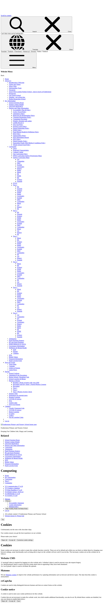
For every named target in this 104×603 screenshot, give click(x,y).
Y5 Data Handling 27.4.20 (13, 490)
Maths (19, 170)
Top (3, 519)
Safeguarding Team (15, 88)
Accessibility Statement (16, 503)
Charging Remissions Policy (22, 117)
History (19, 168)
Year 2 (15, 211)
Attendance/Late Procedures (18, 375)
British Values (13, 357)
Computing (20, 161)
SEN (10, 355)
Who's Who (13, 86)
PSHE (19, 176)
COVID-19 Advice (15, 399)
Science (19, 179)
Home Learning (14, 412)
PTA (10, 401)
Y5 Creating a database (12, 488)
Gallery (11, 415)
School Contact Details (16, 104)
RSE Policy (17, 134)
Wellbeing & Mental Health (18, 348)
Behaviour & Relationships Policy (24, 115)
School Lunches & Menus (17, 379)
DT (18, 318)
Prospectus (12, 93)
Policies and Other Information (19, 108)
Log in (7, 421)
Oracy (15, 148)
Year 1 (15, 185)
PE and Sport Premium (16, 342)
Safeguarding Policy (19, 135)
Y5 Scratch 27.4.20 (11, 495)
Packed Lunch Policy (20, 126)
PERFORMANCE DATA (17, 344)
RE (18, 178)
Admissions (12, 339)
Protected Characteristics (21, 150)
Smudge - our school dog (17, 97)
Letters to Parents (14, 368)
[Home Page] (19, 424)
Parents (15, 351)
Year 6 (15, 313)
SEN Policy (17, 139)
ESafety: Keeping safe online (22, 121)
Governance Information (17, 346)
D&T (19, 163)
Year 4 (15, 262)
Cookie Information (15, 505)
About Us (8, 81)
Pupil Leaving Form (15, 361)
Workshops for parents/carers (18, 395)
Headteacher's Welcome (16, 82)
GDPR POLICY (18, 123)
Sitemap (7, 499)
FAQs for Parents (14, 404)
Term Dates (12, 364)
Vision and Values (15, 84)
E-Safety (12, 414)
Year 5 (15, 287)
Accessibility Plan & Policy (22, 110)
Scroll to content (6, 15)
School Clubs (13, 393)
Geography (20, 167)
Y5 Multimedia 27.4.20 (12, 494)
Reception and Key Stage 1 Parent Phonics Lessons (29, 384)
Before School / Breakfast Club (19, 377)
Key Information (10, 101)
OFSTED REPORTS (16, 106)
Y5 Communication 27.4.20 (14, 486)
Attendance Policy (19, 114)
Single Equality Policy (20, 141)
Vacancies (12, 90)
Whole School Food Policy (21, 145)
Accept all (12, 540)
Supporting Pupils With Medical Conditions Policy (29, 143)
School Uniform (14, 373)
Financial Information (16, 359)
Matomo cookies (11, 575)
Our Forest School (15, 95)
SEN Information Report (21, 137)
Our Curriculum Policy (20, 154)
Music (19, 172)
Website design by (14, 516)
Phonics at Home (14, 381)
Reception (16, 386)
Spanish (19, 181)
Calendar (12, 366)
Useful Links (13, 403)
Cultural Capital (18, 152)
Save (18, 601)
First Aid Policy (18, 125)
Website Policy (13, 506)
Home (7, 79)
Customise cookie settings (25, 540)
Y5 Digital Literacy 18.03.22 (14, 492)
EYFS (15, 183)
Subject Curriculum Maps (21, 157)
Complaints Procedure (20, 119)
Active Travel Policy (19, 112)
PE (18, 174)
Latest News (13, 370)
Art (18, 159)
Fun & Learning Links (16, 417)
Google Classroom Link (16, 408)
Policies (8, 501)
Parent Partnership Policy (21, 128)
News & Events (10, 362)
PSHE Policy (17, 130)
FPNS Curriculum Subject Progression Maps (27, 156)
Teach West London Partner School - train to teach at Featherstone (30, 92)
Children (16, 353)
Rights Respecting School (17, 99)
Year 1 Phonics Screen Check (22, 392)
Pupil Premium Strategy (16, 340)
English (19, 165)
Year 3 (15, 236)
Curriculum (12, 146)
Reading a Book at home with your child (26, 382)
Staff (14, 350)
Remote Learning (14, 397)
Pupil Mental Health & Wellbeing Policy (26, 132)
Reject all (4, 540)
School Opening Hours (16, 103)
